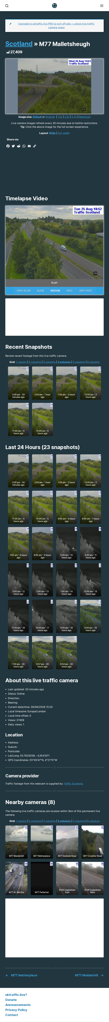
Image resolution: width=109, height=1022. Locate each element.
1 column (21, 362)
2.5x (74, 116)
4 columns (64, 362)
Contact (11, 1015)
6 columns (93, 362)
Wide (52, 133)
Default (37, 116)
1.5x (60, 116)
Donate (11, 1000)
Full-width (64, 133)
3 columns (49, 362)
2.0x (67, 116)
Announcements (18, 1005)
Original (50, 116)
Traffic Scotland (73, 783)
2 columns (35, 362)
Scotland (18, 44)
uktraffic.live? (16, 995)
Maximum (85, 116)
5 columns (79, 362)
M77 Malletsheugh (64, 43)
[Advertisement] (54, 168)
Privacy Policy (16, 1010)
